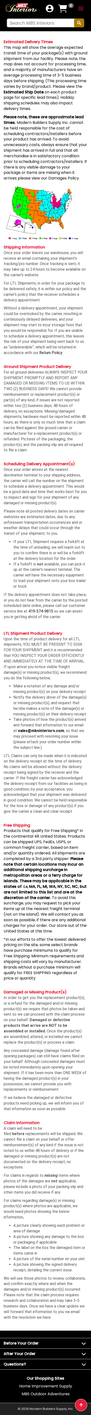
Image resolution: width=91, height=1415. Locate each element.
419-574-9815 (40, 611)
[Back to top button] (81, 1405)
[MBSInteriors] (21, 7)
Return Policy (50, 352)
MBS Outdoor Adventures (46, 1394)
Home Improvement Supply (45, 1386)
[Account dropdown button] (49, 8)
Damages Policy (63, 178)
